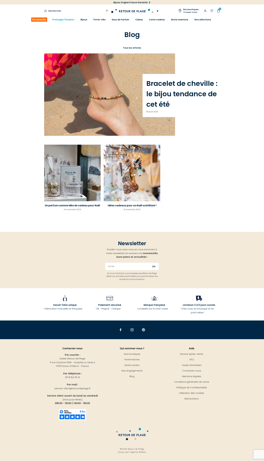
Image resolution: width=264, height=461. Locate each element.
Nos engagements (132, 370)
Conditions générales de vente (191, 381)
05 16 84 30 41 (72, 377)
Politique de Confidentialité (191, 387)
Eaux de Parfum (120, 19)
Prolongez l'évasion (63, 19)
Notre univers (132, 365)
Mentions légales (191, 376)
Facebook (121, 330)
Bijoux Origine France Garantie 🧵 (132, 2)
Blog (132, 376)
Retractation (192, 398)
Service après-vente (191, 354)
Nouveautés (39, 19)
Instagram (132, 330)
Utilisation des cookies (191, 393)
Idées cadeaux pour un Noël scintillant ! (132, 205)
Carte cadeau (157, 19)
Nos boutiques (132, 354)
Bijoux (84, 19)
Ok (154, 266)
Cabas (139, 19)
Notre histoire (132, 359)
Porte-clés (100, 19)
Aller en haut (255, 232)
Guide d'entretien (192, 365)
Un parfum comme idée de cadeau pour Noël (72, 205)
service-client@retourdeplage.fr (72, 388)
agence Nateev (138, 452)
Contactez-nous (191, 370)
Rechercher (54, 10)
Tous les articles (132, 47)
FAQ (191, 359)
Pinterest (143, 330)
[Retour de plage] (132, 10)
